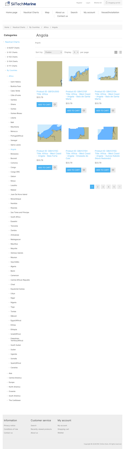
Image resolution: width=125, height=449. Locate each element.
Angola (13, 149)
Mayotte (14, 248)
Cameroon (15, 275)
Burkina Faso (16, 86)
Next (119, 187)
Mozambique (16, 199)
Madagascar (16, 239)
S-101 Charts (12, 52)
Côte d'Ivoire (16, 95)
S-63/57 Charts (13, 48)
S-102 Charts (12, 57)
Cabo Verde (15, 91)
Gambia (14, 100)
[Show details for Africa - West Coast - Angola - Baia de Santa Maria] (79, 74)
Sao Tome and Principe (20, 212)
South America (14, 396)
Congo (13, 167)
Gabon (13, 176)
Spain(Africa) (16, 363)
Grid (115, 52)
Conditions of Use (11, 429)
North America (14, 387)
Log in (88, 3)
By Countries (12, 70)
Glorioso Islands (17, 253)
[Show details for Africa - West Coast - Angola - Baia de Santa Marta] (108, 74)
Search (74, 12)
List (120, 52)
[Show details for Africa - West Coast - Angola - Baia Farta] (49, 133)
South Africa (15, 217)
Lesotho (14, 185)
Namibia (14, 203)
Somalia (14, 358)
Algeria (13, 266)
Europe (11, 382)
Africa (11, 76)
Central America (15, 378)
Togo (13, 307)
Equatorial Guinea (18, 289)
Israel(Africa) (16, 334)
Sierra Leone (16, 145)
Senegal (14, 140)
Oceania (12, 391)
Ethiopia (14, 329)
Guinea (13, 109)
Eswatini (14, 221)
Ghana (13, 104)
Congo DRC (15, 172)
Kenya (13, 181)
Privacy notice (9, 425)
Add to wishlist (54, 104)
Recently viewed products (41, 429)
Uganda (14, 354)
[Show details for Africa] (49, 74)
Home (7, 27)
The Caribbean (15, 400)
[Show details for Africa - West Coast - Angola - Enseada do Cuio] (79, 133)
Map (47, 12)
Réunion (14, 257)
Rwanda (14, 208)
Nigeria (13, 302)
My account (89, 12)
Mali (12, 122)
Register (79, 3)
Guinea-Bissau (16, 113)
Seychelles (15, 262)
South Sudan (16, 345)
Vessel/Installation (110, 12)
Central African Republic (20, 280)
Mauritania (15, 127)
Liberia (13, 118)
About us (60, 12)
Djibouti (14, 316)
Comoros (14, 163)
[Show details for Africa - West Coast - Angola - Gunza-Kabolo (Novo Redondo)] (108, 133)
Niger (13, 298)
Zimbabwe (15, 235)
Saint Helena (16, 82)
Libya (13, 293)
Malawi (13, 190)
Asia (10, 373)
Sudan (13, 349)
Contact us (62, 16)
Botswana (14, 154)
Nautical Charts (31, 12)
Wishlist (61, 433)
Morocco (14, 131)
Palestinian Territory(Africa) (17, 339)
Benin (13, 271)
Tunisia (13, 311)
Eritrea (13, 325)
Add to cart (44, 105)
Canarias (14, 367)
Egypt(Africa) (16, 320)
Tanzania (14, 226)
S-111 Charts (12, 66)
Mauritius (14, 244)
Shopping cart (63, 429)
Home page (11, 12)
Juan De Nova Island (19, 194)
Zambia (14, 230)
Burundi (14, 158)
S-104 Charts (12, 61)
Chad (13, 284)
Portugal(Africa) (17, 136)
